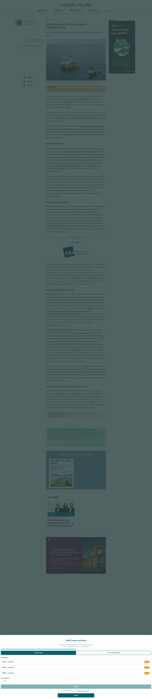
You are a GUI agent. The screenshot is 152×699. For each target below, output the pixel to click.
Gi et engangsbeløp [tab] (113, 653)
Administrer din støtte (83, 691)
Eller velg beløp (5, 678)
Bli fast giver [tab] (38, 653)
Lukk (76, 695)
